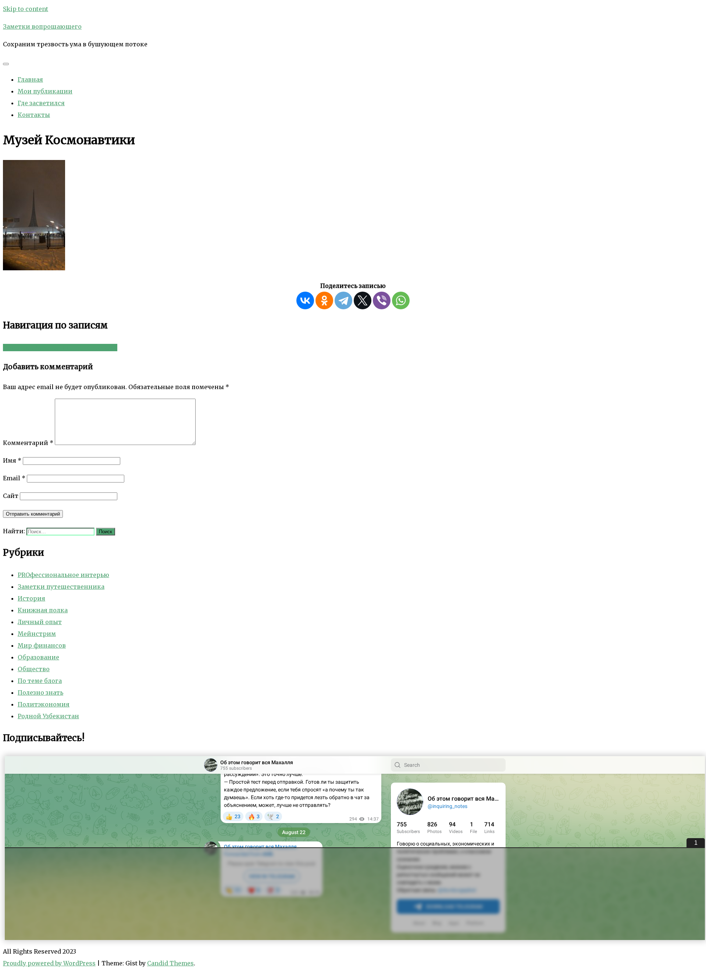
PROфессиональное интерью (63, 574)
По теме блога (40, 680)
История (31, 598)
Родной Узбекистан (48, 716)
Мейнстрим (37, 633)
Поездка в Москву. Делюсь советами (60, 347)
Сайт (10, 495)
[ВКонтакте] (305, 300)
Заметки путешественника (61, 586)
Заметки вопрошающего (42, 26)
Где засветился (41, 103)
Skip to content (25, 9)
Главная (30, 79)
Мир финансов (42, 645)
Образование (38, 657)
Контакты (34, 114)
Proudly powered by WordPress (49, 963)
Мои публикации (45, 91)
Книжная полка (43, 610)
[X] (362, 300)
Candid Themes (170, 963)
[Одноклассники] (324, 300)
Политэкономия (43, 704)
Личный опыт (40, 622)
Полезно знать (40, 692)
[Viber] (382, 300)
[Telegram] (343, 300)
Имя (12, 460)
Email (14, 478)
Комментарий (28, 442)
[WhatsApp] (401, 300)
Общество (34, 669)
